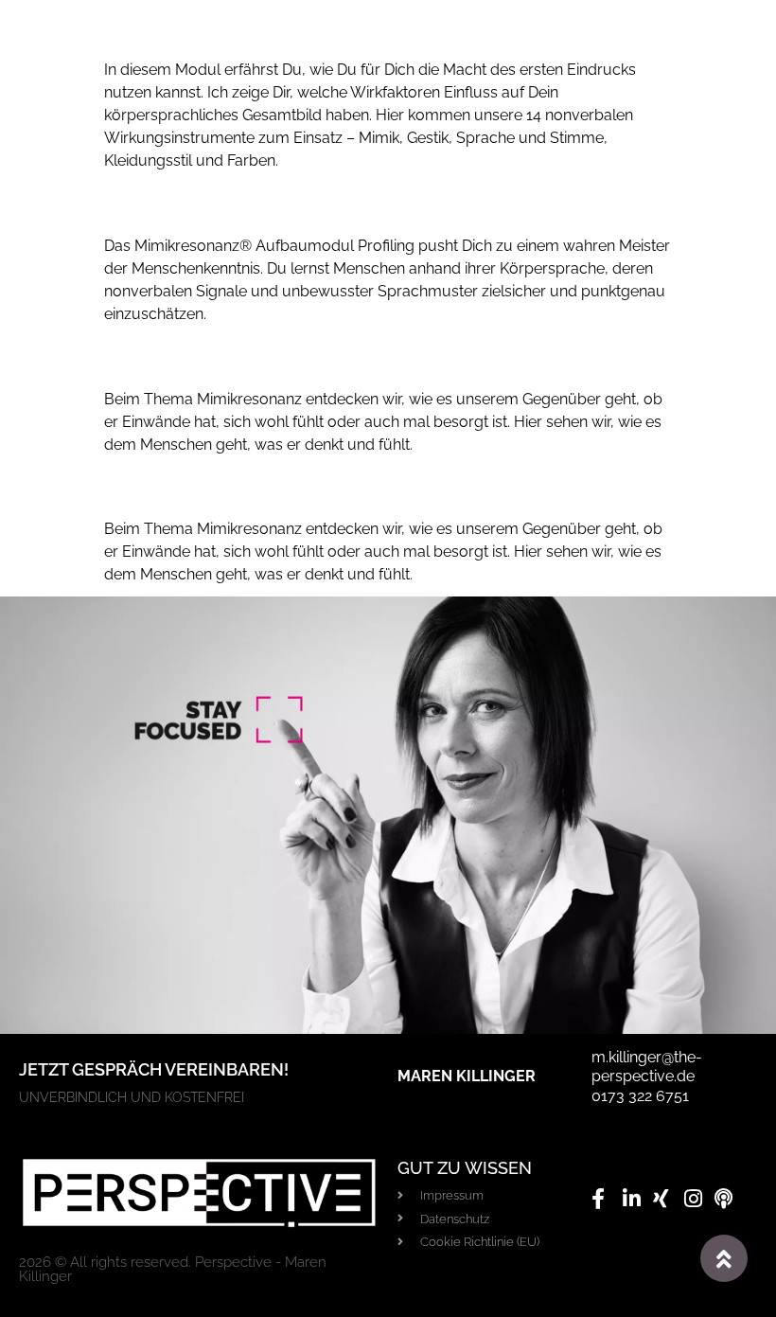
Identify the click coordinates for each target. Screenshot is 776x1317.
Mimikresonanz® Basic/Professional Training (260, 490)
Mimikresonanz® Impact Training (218, 31)
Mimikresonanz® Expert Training (216, 359)
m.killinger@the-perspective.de (646, 1067)
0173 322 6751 (640, 1096)
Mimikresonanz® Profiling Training (222, 207)
